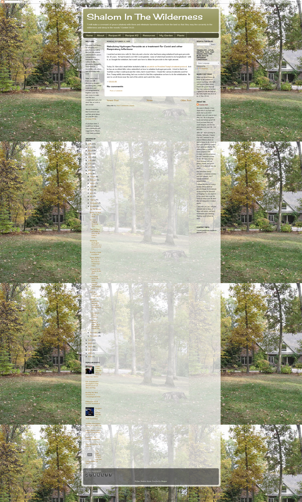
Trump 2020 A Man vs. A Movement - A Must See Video (95, 262)
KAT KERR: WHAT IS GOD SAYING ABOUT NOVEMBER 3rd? (95, 283)
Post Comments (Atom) (125, 106)
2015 (90, 157)
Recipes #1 (115, 35)
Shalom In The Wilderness (145, 17)
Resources (149, 35)
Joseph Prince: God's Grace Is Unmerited (93, 431)
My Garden (166, 35)
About (100, 35)
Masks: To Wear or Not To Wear (95, 215)
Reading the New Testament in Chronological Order (93, 395)
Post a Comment (116, 91)
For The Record (95, 209)
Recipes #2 (131, 35)
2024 (90, 350)
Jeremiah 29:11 (90, 119)
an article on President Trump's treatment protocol (167, 67)
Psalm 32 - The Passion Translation (93, 438)
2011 (90, 144)
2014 (90, 154)
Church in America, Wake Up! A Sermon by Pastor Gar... (95, 324)
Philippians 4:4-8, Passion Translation (93, 402)
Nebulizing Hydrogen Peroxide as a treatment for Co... (95, 245)
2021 (90, 340)
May (92, 190)
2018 (90, 167)
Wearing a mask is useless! (95, 253)
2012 (90, 147)
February (93, 180)
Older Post (186, 100)
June (92, 193)
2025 (90, 353)
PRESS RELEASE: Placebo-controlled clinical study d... (95, 304)
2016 (90, 160)
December (94, 336)
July (91, 196)
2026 (90, 357)
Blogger (164, 481)
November (94, 333)
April (92, 186)
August (93, 200)
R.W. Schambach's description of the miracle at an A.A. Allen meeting (92, 385)
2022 (90, 343)
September (94, 203)
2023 (90, 347)
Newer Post (113, 100)
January (93, 177)
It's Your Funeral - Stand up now (94, 223)
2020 (90, 174)
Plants (180, 35)
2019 (90, 170)
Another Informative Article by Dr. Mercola (93, 424)
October (93, 206)
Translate (204, 68)
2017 (90, 164)
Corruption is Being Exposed (94, 315)
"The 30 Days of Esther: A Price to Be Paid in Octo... (95, 233)
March (92, 183)
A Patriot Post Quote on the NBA (95, 271)
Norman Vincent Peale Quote (95, 294)
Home (89, 35)
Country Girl (203, 105)
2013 (90, 150)
